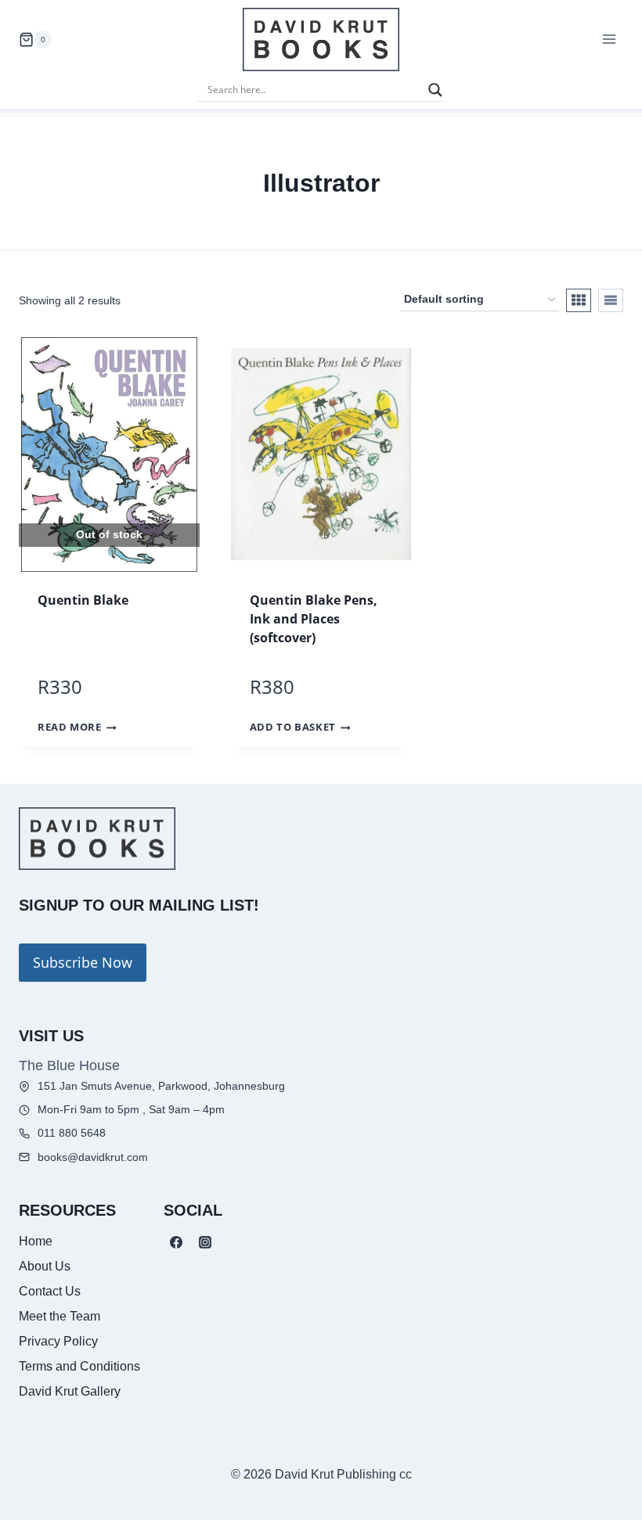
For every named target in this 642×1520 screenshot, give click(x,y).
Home (35, 1241)
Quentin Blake (83, 600)
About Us (44, 1266)
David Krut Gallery (70, 1391)
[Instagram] (205, 1242)
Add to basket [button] (293, 727)
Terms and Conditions (79, 1366)
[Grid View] (578, 300)
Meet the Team (59, 1316)
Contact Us (50, 1291)
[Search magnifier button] (435, 90)
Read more (70, 727)
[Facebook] (176, 1242)
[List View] (610, 300)
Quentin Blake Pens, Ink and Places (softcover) (313, 618)
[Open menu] (608, 39)
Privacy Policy (58, 1341)
